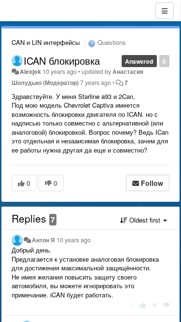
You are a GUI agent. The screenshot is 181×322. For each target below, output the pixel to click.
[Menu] (164, 10)
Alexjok (30, 71)
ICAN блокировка (62, 61)
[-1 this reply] (166, 304)
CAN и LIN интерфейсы (46, 42)
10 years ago (73, 240)
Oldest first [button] (144, 219)
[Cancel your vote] (154, 304)
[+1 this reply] (142, 304)
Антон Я (43, 240)
